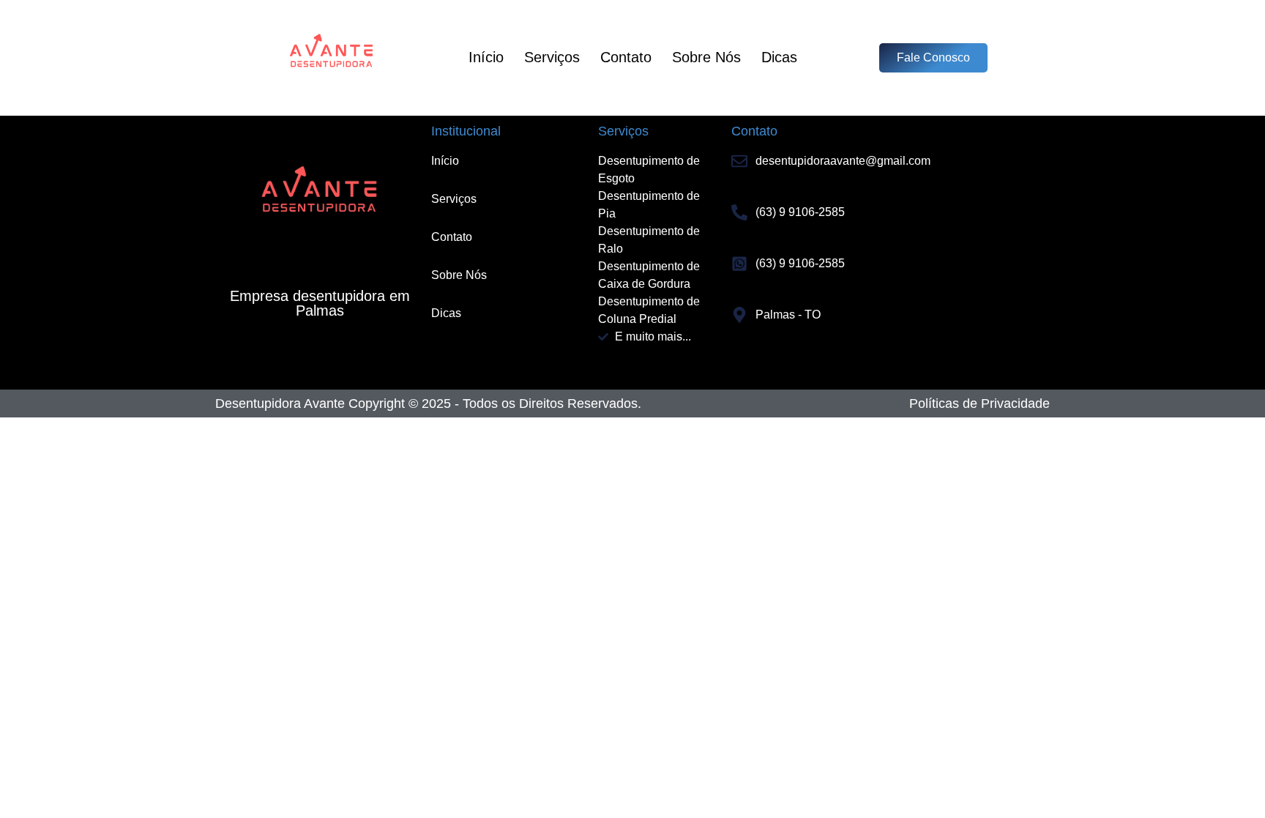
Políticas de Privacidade (979, 403)
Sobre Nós (706, 57)
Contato (626, 57)
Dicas (779, 57)
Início (486, 57)
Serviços (552, 57)
